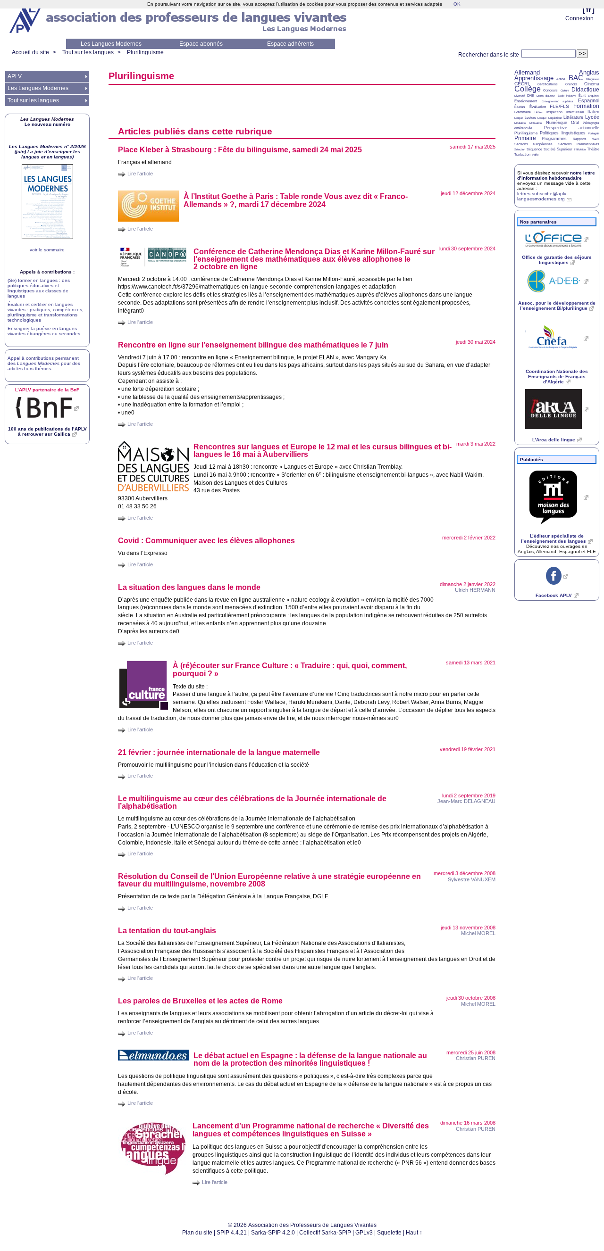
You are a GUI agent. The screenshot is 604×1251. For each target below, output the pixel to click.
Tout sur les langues (88, 52)
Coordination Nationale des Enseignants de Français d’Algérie (557, 376)
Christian (475, 1058)
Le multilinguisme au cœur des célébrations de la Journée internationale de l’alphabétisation (252, 802)
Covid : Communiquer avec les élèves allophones (206, 541)
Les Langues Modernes (111, 44)
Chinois (571, 84)
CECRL (522, 83)
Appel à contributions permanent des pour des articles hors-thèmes (44, 363)
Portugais (593, 133)
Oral (575, 122)
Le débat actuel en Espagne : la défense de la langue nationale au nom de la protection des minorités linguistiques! (310, 1059)
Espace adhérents (290, 44)
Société (549, 149)
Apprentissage (534, 78)
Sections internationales (578, 144)
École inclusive (567, 95)
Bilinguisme (592, 79)
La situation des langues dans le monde (189, 587)
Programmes (554, 138)
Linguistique (555, 117)
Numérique (556, 122)
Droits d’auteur (546, 95)
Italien (593, 111)
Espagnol (588, 100)
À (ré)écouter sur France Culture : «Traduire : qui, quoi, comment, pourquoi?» (290, 670)
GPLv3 (364, 1232)
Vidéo (535, 154)
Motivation (535, 123)
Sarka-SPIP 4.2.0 (273, 1232)
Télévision (580, 149)
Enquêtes (593, 95)
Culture (565, 90)
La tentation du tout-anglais (167, 931)
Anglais (589, 72)
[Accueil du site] (25, 19)
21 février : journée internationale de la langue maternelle (219, 752)
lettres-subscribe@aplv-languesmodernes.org (542, 196)
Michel (478, 933)
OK (457, 4)
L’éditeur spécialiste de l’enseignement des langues (553, 538)
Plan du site (197, 1232)
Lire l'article (140, 173)
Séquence (534, 149)
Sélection (519, 149)
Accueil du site (30, 52)
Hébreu (539, 112)
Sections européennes (533, 144)
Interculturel (575, 112)
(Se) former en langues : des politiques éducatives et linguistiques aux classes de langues (39, 288)
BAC (576, 78)
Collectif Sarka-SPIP (325, 1232)
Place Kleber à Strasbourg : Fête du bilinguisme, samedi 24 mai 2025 (240, 150)
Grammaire (522, 112)
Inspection (554, 112)
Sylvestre (471, 879)
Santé (595, 139)
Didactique (585, 89)
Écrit (582, 95)
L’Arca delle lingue (553, 439)
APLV (15, 76)
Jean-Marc (466, 801)
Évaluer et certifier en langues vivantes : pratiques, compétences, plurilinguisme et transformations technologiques (46, 312)
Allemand (527, 72)
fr (588, 10)
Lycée (592, 117)
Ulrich (475, 590)
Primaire (525, 138)
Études (519, 106)
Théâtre (593, 149)
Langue (518, 117)
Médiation (520, 123)
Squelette (389, 1232)
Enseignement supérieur (558, 101)
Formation (586, 106)
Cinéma (591, 84)
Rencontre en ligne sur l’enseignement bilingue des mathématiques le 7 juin (253, 345)
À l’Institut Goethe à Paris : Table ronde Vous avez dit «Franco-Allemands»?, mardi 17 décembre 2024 (296, 200)
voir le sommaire (47, 249)
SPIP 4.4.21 (232, 1232)
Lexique (541, 117)
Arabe (560, 79)
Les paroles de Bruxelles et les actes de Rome (200, 1001)
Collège (527, 89)
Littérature (573, 117)
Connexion (579, 18)
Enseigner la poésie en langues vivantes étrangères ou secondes (44, 331)
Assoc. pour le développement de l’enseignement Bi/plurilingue (557, 305)
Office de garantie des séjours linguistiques (557, 260)
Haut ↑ (414, 1232)
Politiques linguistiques (562, 133)
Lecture (530, 117)
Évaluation (537, 107)
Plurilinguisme (145, 52)
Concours (550, 90)
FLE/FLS (559, 106)
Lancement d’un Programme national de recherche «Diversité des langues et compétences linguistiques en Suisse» (311, 1130)
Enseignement (525, 101)
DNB (530, 95)
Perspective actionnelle (572, 127)
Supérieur (564, 149)
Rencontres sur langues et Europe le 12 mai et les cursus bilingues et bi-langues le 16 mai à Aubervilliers (322, 450)
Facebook (554, 595)
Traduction (522, 154)
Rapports (580, 139)
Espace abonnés (201, 44)
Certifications (547, 84)
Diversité (519, 95)
